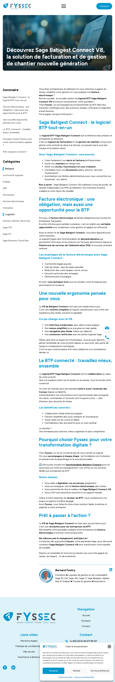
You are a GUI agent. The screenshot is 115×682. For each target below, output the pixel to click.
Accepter (53, 670)
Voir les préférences (99, 670)
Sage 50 (7, 234)
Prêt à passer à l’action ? (15, 151)
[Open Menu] (63, 6)
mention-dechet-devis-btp (16, 221)
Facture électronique (13, 201)
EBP (5, 188)
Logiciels (10, 214)
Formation (8, 208)
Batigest (9, 168)
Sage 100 (7, 227)
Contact (86, 626)
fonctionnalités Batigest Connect (84, 464)
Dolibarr (6, 181)
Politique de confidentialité (84, 677)
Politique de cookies (65, 677)
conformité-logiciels (13, 175)
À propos (86, 620)
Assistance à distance (29, 657)
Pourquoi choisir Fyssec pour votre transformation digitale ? (17, 142)
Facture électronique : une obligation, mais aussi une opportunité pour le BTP (16, 109)
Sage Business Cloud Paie (16, 240)
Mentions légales (29, 641)
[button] (109, 646)
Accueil (86, 615)
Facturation (9, 194)
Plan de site (29, 651)
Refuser (76, 670)
